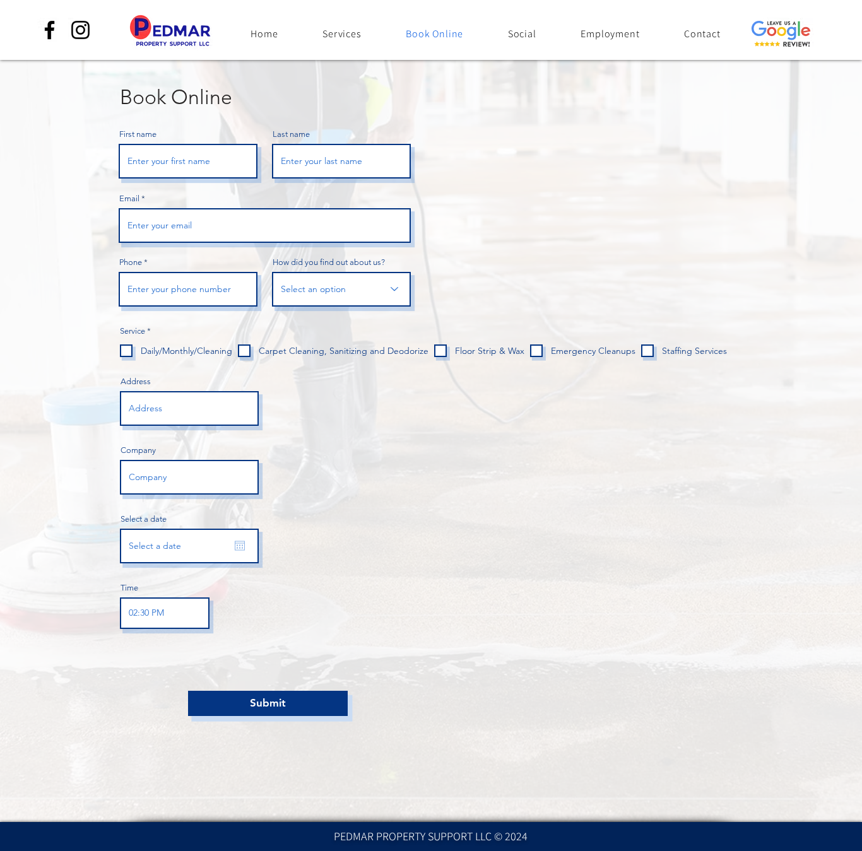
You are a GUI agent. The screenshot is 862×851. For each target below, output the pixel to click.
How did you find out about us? (329, 262)
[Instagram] (80, 30)
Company (138, 450)
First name (137, 134)
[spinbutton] (164, 613)
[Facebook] (49, 30)
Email (129, 198)
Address (136, 381)
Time (129, 588)
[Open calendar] (240, 546)
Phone (130, 262)
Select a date (144, 519)
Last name (291, 134)
